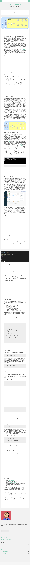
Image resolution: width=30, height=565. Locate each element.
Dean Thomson (15, 4)
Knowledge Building (5, 551)
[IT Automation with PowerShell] (15, 256)
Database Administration (4, 544)
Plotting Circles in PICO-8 (4, 537)
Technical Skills (5, 553)
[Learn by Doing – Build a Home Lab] (15, 23)
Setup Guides (4, 558)
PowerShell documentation (13, 482)
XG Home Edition (23, 145)
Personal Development (4, 549)
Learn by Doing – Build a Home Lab (12, 32)
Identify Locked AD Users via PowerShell (6, 539)
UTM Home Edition (19, 144)
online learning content (11, 480)
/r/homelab (23, 49)
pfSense (9, 141)
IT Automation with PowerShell (11, 265)
